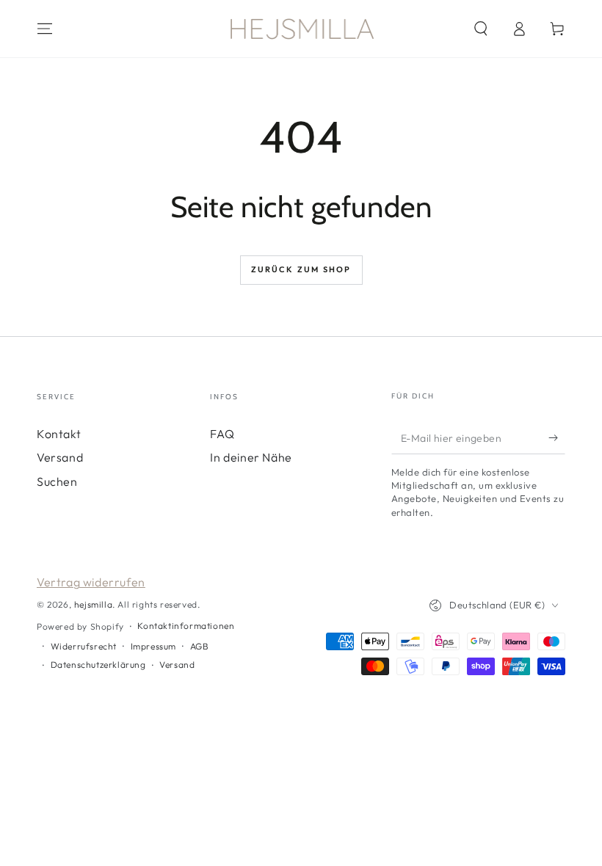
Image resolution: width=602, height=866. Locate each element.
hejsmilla (93, 604)
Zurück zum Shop (301, 269)
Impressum (153, 646)
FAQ (222, 433)
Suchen (57, 481)
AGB (199, 646)
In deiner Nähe (250, 457)
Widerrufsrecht (84, 646)
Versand (60, 457)
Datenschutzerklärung (98, 664)
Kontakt (59, 433)
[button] (481, 28)
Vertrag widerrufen (91, 582)
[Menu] (45, 28)
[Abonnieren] (556, 437)
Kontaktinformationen (185, 625)
